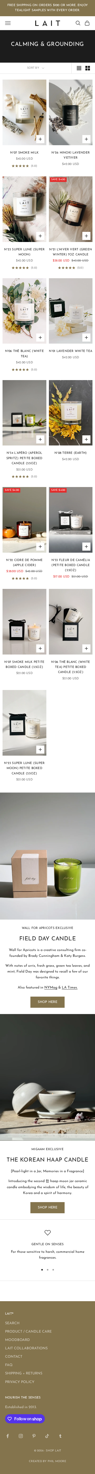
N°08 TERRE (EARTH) (70, 453)
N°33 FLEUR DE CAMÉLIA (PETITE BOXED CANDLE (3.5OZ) (70, 565)
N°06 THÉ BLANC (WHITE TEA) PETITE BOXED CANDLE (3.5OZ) (70, 667)
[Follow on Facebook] (7, 1436)
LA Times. (70, 988)
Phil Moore (57, 1461)
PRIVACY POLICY (19, 1382)
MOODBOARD (17, 1340)
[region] (47, 1245)
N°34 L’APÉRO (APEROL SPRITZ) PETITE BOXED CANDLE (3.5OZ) (24, 458)
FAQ (8, 1365)
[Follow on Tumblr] (60, 1436)
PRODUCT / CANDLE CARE (28, 1332)
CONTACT (13, 1357)
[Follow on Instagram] (20, 1436)
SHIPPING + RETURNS (23, 1373)
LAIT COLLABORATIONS (26, 1348)
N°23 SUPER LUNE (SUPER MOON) (24, 252)
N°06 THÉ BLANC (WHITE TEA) (24, 354)
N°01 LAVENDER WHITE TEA (70, 351)
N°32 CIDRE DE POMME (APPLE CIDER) (24, 563)
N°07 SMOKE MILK (24, 152)
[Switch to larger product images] (79, 68)
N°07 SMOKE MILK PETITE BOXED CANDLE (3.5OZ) (24, 665)
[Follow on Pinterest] (33, 1436)
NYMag (50, 988)
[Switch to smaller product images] (87, 68)
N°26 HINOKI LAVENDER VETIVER (70, 155)
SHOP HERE (47, 1002)
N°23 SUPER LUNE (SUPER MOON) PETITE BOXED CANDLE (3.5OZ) (24, 768)
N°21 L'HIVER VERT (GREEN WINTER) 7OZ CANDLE (70, 252)
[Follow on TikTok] (47, 1436)
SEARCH (12, 1323)
